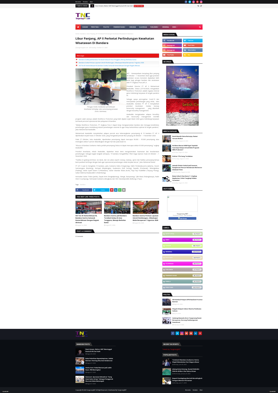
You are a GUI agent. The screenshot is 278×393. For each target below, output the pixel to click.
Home (77, 34)
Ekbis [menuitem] (174, 27)
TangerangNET (91, 390)
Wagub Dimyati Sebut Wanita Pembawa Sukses (186, 310)
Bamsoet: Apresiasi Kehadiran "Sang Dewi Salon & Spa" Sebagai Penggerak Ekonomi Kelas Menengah (99, 379)
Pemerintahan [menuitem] (119, 27)
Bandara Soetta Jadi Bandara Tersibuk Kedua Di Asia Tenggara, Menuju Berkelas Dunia (107, 60)
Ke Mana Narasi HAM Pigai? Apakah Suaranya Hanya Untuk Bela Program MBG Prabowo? (185, 148)
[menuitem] (78, 27)
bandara (83, 34)
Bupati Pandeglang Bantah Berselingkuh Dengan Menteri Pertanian (187, 379)
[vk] (193, 50)
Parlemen (180, 270)
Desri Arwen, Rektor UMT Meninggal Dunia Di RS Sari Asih (114, 6)
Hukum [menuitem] (85, 27)
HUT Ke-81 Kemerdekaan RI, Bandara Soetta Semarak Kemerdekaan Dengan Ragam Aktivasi (109, 66)
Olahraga (180, 264)
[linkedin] (195, 333)
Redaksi (85, 2)
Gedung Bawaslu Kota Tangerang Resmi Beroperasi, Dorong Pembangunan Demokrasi (186, 320)
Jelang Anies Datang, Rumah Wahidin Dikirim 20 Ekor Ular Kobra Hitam (185, 370)
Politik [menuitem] (106, 27)
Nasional (180, 258)
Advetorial (180, 234)
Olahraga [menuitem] (143, 27)
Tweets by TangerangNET (171, 349)
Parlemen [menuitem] (154, 27)
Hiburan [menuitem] (132, 27)
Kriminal (180, 252)
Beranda (78, 2)
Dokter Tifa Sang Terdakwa (182, 156)
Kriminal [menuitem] (165, 27)
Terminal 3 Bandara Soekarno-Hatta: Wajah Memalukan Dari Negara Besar (185, 361)
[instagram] (193, 1)
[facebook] (186, 1)
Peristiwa (180, 287)
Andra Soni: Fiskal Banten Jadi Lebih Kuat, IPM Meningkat (98, 369)
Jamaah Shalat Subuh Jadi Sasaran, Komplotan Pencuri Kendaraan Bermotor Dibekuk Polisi (187, 167)
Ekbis (180, 240)
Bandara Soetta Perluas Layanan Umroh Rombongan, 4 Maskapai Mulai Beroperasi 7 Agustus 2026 (111, 63)
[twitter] (189, 1)
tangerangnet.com (82, 48)
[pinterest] (197, 1)
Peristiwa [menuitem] (95, 27)
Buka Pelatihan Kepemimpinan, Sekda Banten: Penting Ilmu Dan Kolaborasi (99, 359)
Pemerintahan (180, 276)
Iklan (91, 2)
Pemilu (180, 281)
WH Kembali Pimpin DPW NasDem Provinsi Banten (187, 301)
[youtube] (193, 45)
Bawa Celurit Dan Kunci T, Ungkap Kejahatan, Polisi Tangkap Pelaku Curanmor (184, 178)
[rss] (193, 55)
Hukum (180, 246)
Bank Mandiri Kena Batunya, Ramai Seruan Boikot (185, 137)
